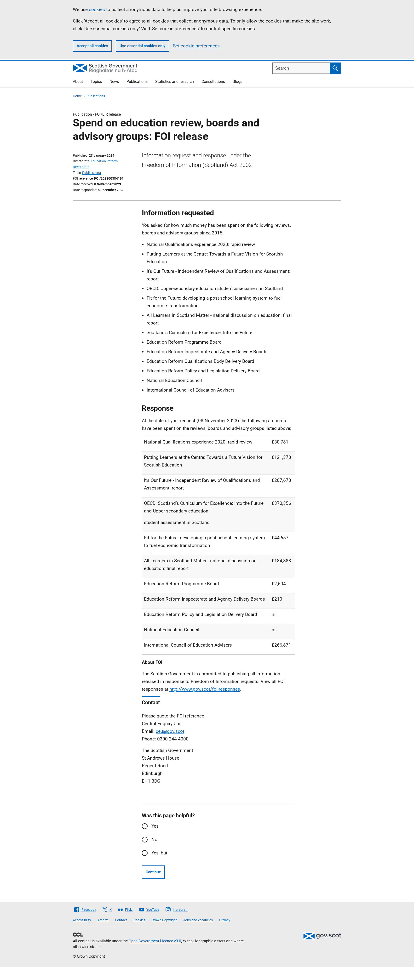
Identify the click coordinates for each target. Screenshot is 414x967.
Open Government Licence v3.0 (155, 941)
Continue (153, 872)
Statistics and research (174, 81)
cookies (97, 9)
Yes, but (159, 853)
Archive (103, 920)
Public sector (91, 173)
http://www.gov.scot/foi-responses (204, 689)
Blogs (237, 81)
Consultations (213, 81)
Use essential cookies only (142, 46)
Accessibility (82, 920)
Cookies (139, 920)
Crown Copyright (164, 920)
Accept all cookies (92, 46)
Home (77, 96)
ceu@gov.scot (170, 731)
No (154, 839)
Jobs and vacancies (198, 920)
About (78, 81)
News (114, 81)
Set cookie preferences (196, 46)
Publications (137, 81)
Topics (96, 81)
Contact (121, 920)
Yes (155, 826)
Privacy (224, 920)
